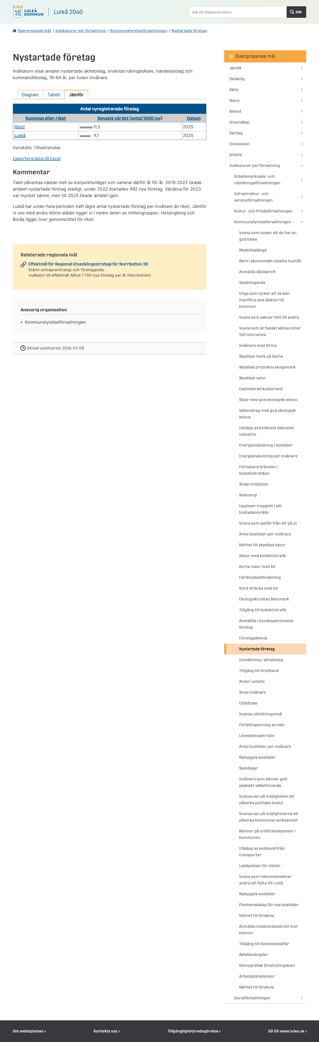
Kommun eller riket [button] (46, 118)
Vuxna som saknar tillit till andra (269, 317)
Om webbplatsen (28, 1031)
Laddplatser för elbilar (260, 865)
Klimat (235, 111)
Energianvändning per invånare (268, 456)
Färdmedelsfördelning (260, 577)
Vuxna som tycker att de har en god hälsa (267, 235)
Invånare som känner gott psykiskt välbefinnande (263, 782)
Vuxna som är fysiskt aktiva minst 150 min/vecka (270, 331)
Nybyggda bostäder (257, 757)
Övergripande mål (34, 30)
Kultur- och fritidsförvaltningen (263, 211)
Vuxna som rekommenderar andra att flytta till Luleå (265, 879)
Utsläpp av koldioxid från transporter (262, 851)
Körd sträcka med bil (258, 588)
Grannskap (239, 122)
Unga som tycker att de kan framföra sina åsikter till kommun (264, 300)
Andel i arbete (252, 681)
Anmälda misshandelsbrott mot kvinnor (268, 929)
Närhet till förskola (256, 915)
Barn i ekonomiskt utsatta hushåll (270, 261)
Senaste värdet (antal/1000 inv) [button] (129, 118)
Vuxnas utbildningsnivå (260, 714)
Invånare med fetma (258, 345)
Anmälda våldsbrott (257, 271)
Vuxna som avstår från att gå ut (268, 523)
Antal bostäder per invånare (265, 534)
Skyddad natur (252, 378)
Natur (234, 100)
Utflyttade (248, 703)
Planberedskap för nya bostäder (269, 904)
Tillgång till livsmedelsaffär (264, 943)
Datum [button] (194, 118)
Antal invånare (252, 692)
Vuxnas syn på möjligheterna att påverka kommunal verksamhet (268, 816)
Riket (19, 126)
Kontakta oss (105, 1031)
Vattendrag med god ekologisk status (267, 413)
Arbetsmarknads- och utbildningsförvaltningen (257, 179)
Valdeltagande (252, 282)
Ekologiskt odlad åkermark (264, 599)
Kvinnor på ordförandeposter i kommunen (267, 834)
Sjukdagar (248, 768)
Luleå (19, 135)
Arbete (235, 154)
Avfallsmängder (253, 954)
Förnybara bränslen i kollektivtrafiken (258, 470)
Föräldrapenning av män (262, 724)
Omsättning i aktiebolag (261, 659)
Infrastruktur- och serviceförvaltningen (253, 196)
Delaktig (237, 79)
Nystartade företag (189, 30)
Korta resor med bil (257, 566)
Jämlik (235, 68)
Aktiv (233, 89)
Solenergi (248, 495)
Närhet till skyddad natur (262, 545)
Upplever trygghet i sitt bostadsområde (260, 509)
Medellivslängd (253, 250)
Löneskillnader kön (256, 735)
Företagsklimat (253, 638)
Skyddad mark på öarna (261, 356)
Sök (299, 12)
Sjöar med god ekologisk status (268, 399)
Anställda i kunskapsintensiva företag (266, 623)
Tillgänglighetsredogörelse (193, 1031)
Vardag (236, 133)
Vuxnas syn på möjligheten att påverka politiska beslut (266, 799)
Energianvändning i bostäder (266, 445)
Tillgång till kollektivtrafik (262, 610)
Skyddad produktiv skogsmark (267, 367)
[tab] (30, 94)
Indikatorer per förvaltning (80, 30)
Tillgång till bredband (259, 670)
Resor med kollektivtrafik (262, 555)
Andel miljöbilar (253, 484)
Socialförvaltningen (252, 998)
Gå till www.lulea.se (286, 1031)
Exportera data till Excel (37, 158)
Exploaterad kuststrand (261, 388)
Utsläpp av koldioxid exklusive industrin (266, 431)
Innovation (239, 144)
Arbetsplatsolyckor (257, 976)
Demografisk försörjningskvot (267, 965)
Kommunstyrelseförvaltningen (138, 30)
